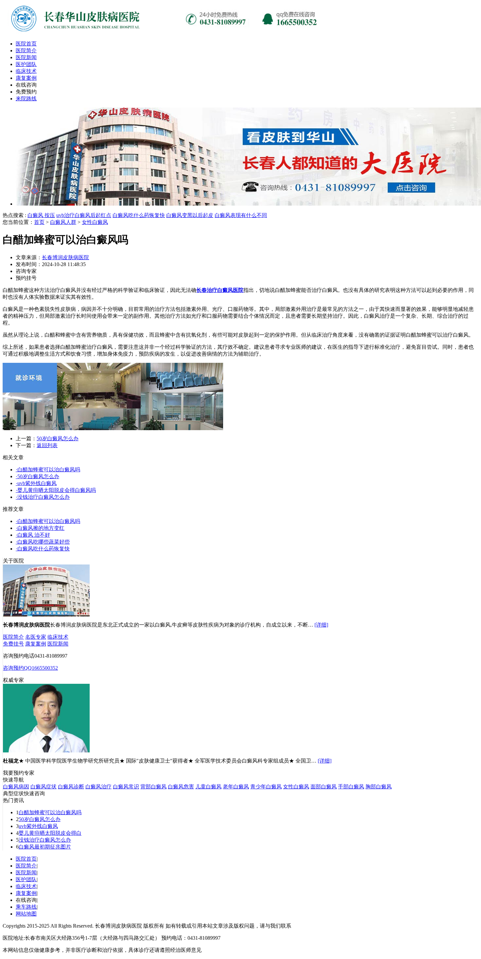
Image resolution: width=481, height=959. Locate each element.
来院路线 (26, 98)
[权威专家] (46, 750)
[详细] (321, 625)
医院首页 (26, 43)
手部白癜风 (351, 786)
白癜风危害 (181, 786)
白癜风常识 (126, 786)
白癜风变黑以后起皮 (189, 215)
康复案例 (26, 78)
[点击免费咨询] (113, 428)
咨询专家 (26, 271)
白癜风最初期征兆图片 (45, 847)
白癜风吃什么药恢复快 (139, 215)
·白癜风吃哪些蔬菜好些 (43, 542)
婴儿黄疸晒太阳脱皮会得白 (50, 833)
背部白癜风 (153, 786)
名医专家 (35, 637)
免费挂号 (13, 644)
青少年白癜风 (266, 786)
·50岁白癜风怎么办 (37, 476)
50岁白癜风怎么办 (58, 438)
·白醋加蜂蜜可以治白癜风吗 (48, 469)
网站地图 (26, 914)
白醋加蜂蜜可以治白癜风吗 (50, 812)
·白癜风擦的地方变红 (40, 528)
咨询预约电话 (18, 656)
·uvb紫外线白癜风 (36, 483)
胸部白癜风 (378, 786)
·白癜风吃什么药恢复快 (43, 548)
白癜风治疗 (98, 786)
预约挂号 (26, 278)
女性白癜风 (95, 222)
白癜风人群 (63, 222)
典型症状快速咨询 (24, 793)
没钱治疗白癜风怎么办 (45, 840)
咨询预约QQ (17, 668)
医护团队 (26, 64)
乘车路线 (26, 907)
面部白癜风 (324, 786)
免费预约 (26, 91)
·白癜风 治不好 (33, 535)
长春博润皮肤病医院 (65, 257)
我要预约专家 (18, 773)
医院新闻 (26, 57)
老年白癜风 (236, 786)
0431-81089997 (50, 656)
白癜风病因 (16, 786)
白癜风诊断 (71, 786)
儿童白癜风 (208, 786)
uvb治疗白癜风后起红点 (83, 215)
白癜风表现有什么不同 (241, 215)
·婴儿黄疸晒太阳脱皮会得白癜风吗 (56, 490)
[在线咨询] (166, 33)
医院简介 (26, 50)
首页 (39, 222)
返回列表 (47, 445)
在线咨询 (26, 85)
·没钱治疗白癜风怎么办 (43, 497)
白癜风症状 (43, 786)
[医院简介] (46, 614)
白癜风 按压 (41, 215)
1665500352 (45, 668)
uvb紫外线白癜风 (38, 826)
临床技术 (26, 71)
